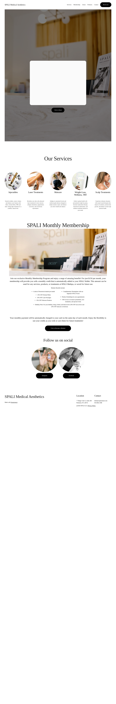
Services (69, 4)
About (84, 4)
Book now (106, 4)
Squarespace (14, 402)
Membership (76, 4)
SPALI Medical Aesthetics (15, 5)
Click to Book (58, 110)
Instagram (44, 375)
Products (89, 4)
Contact (96, 4)
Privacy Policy (92, 405)
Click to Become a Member (58, 328)
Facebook (71, 375)
